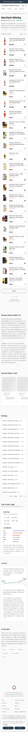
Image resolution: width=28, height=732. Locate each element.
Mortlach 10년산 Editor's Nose (10, 420)
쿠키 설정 (17, 709)
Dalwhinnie (12, 649)
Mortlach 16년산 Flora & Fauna (10, 425)
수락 (20, 728)
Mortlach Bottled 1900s (9, 488)
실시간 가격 (19, 20)
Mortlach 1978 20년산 (8, 479)
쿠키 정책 (5, 724)
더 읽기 (25, 30)
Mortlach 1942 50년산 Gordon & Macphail (12, 454)
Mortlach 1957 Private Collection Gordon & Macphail (11, 458)
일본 (15, 9)
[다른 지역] (26, 6)
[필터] (21, 34)
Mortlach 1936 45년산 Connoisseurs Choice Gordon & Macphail (12, 437)
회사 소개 (4, 703)
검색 (3, 700)
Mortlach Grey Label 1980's (10, 492)
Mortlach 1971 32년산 (8, 467)
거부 (8, 728)
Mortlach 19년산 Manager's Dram (11, 429)
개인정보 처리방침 (19, 700)
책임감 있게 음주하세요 (20, 711)
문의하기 (4, 706)
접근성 (16, 706)
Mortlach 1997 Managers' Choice (11, 483)
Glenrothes (5, 653)
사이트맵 (4, 711)
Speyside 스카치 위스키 (18, 13)
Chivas (4, 649)
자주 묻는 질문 (5, 709)
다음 (16, 296)
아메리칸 (21, 9)
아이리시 (9, 9)
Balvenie (20, 649)
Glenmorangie (15, 653)
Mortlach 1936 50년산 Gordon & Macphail (12, 441)
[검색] (23, 5)
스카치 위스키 (7, 13)
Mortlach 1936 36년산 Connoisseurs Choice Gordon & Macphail (12, 433)
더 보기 (14, 291)
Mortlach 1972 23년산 (8, 475)
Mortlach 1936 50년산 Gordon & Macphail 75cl (12, 446)
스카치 (3, 9)
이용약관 (17, 703)
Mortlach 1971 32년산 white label (11, 471)
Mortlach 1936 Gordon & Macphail (11, 450)
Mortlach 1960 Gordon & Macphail (11, 462)
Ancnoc (4, 657)
